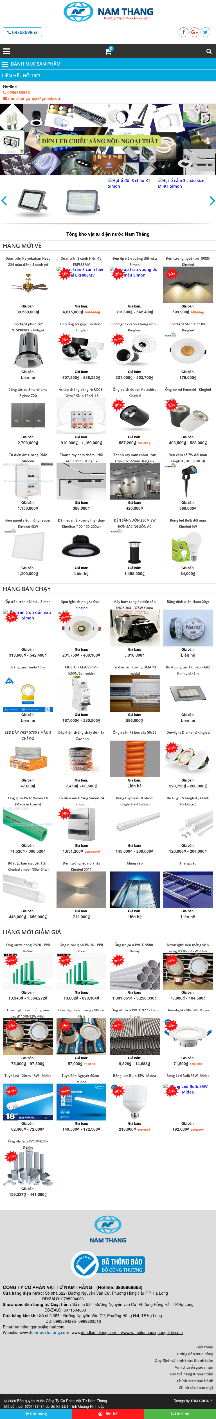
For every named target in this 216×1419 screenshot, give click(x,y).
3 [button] (102, 172)
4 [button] (108, 172)
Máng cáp (135, 863)
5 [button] (113, 172)
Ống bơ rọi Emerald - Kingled (188, 389)
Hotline (181, 1413)
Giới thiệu (204, 1347)
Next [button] (212, 200)
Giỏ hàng (38, 1413)
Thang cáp (187, 863)
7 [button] (125, 172)
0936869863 (24, 32)
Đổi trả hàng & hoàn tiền (191, 1374)
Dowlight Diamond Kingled (188, 732)
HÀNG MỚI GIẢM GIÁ (32, 932)
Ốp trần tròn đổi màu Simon (28, 601)
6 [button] (119, 172)
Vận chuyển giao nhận (194, 1367)
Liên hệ (110, 1413)
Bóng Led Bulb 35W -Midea (188, 1075)
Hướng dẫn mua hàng (194, 1353)
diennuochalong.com (49, 1332)
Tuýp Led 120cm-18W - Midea (27, 1075)
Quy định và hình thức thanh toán (184, 1360)
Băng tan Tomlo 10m (28, 667)
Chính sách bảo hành (195, 1380)
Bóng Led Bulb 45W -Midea (134, 1075)
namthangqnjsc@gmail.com (34, 98)
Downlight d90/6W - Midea (187, 1010)
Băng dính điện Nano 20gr (188, 601)
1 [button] (91, 172)
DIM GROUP (201, 1400)
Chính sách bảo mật (196, 1387)
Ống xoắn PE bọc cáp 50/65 (134, 732)
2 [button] (97, 172)
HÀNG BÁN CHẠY (27, 589)
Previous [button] (3, 200)
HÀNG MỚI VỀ (22, 246)
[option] (108, 139)
